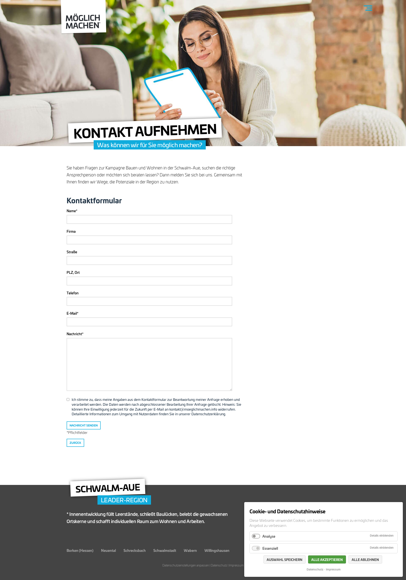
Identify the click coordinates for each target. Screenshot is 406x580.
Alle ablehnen (365, 559)
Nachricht (75, 333)
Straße (72, 251)
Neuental (108, 550)
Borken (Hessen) (80, 550)
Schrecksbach (134, 550)
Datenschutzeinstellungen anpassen (185, 565)
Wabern (190, 550)
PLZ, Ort (73, 272)
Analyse (268, 536)
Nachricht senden (84, 425)
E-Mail (75, 313)
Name (75, 210)
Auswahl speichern (284, 559)
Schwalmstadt (164, 550)
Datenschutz (219, 565)
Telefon (73, 293)
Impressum (236, 565)
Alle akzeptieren (327, 559)
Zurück (75, 443)
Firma (71, 231)
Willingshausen (216, 550)
